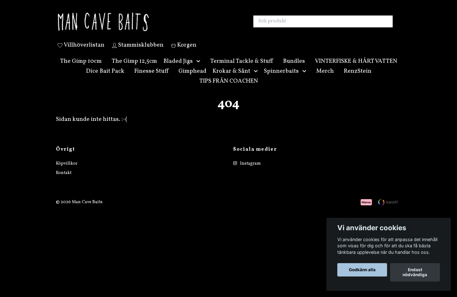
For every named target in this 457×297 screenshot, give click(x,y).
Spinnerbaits (281, 78)
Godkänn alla (362, 269)
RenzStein (358, 78)
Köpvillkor (66, 171)
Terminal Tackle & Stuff (241, 68)
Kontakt (64, 180)
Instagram (250, 171)
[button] (199, 68)
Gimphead (192, 78)
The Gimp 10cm (81, 68)
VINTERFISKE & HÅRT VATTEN (356, 68)
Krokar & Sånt (231, 78)
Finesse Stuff (151, 78)
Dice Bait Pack (105, 78)
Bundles (294, 68)
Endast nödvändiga (415, 272)
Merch (325, 78)
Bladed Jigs (178, 68)
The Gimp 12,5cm (134, 68)
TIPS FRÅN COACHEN (228, 88)
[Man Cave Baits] (142, 25)
